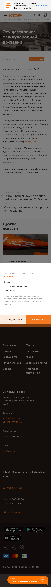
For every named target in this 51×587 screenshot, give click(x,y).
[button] (27, 581)
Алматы (8, 276)
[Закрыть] (2, 5)
